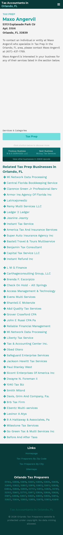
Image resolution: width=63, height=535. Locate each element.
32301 (8, 492)
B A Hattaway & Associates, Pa (28, 419)
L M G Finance (17, 267)
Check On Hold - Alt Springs (27, 285)
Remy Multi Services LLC (24, 206)
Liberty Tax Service (20, 337)
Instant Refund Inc (20, 259)
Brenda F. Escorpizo (21, 279)
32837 (31, 481)
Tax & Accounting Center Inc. (27, 343)
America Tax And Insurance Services (32, 229)
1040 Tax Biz (15, 384)
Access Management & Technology (31, 291)
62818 (55, 499)
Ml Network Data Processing (27, 177)
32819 (31, 485)
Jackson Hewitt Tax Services (27, 361)
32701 (23, 492)
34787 (55, 489)
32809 (38, 481)
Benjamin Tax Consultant (24, 247)
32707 (31, 489)
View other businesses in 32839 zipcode (31, 159)
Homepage (31, 453)
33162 (8, 481)
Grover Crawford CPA (21, 314)
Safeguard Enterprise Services (28, 355)
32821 (8, 499)
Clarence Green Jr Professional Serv (32, 188)
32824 (38, 492)
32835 (47, 481)
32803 (39, 485)
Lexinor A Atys (17, 413)
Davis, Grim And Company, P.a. (28, 396)
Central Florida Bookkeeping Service (32, 183)
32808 (15, 481)
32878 (39, 499)
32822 (15, 485)
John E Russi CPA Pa (21, 320)
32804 (7, 489)
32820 (31, 496)
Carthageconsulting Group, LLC (29, 273)
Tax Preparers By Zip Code (31, 458)
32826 (47, 492)
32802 (47, 499)
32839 (54, 481)
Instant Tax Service (20, 223)
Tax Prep (31, 136)
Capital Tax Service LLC (23, 253)
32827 (23, 496)
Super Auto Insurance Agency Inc (30, 235)
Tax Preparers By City (31, 464)
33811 (8, 496)
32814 (54, 496)
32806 (15, 489)
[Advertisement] (31, 96)
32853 (23, 499)
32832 (47, 496)
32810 (8, 485)
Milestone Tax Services (23, 425)
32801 (15, 492)
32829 (54, 492)
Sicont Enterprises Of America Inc (31, 373)
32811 (47, 485)
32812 (39, 489)
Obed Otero (15, 349)
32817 (31, 492)
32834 (15, 499)
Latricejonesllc (17, 200)
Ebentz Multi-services (22, 408)
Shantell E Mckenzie (21, 302)
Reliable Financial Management (28, 326)
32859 (31, 499)
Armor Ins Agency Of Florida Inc (29, 194)
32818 (23, 481)
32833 (39, 496)
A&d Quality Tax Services (24, 308)
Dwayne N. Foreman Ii (22, 378)
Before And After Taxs (22, 437)
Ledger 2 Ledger (18, 212)
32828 (54, 485)
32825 (47, 489)
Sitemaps (31, 469)
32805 (23, 489)
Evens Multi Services (21, 297)
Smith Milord (16, 390)
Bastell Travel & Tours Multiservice (31, 241)
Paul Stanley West (19, 367)
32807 (23, 485)
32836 (15, 496)
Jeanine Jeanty (17, 218)
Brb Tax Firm (16, 402)
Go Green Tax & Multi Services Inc (30, 431)
